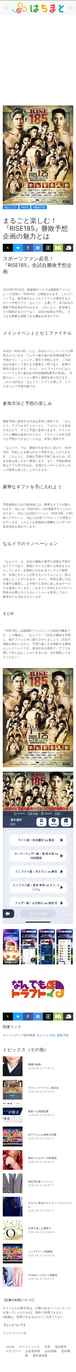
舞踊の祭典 (34, 1064)
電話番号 (61, 1346)
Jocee (10, 1346)
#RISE (24, 207)
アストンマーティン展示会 (43, 1087)
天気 (47, 1346)
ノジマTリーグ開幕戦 (40, 1251)
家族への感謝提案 (38, 1111)
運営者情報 (40, 1355)
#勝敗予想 (39, 207)
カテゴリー (13, 1351)
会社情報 (51, 1351)
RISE (53, 1035)
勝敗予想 (63, 1035)
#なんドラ (11, 207)
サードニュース (29, 1346)
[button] (5, 7)
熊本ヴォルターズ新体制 (42, 1157)
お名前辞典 (32, 1351)
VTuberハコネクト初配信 (42, 1275)
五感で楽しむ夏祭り (39, 1228)
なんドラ (43, 1035)
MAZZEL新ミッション (41, 1181)
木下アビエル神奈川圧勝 (42, 1134)
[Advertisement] (38, 56)
